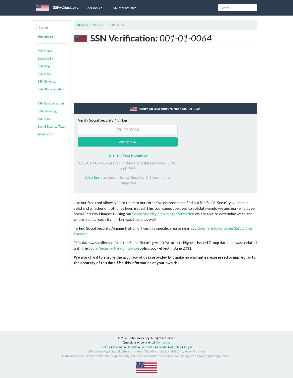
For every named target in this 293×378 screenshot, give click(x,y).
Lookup (118, 347)
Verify (97, 25)
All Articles (45, 134)
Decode (132, 347)
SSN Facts (44, 118)
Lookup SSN (46, 58)
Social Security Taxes (52, 126)
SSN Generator (48, 81)
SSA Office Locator (50, 89)
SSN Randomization (51, 103)
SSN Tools (93, 8)
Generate (147, 347)
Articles (175, 347)
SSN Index (44, 74)
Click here (93, 177)
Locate (162, 347)
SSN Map (44, 66)
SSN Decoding (47, 111)
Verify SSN (45, 50)
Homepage (45, 36)
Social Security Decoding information (163, 214)
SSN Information (123, 8)
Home (84, 25)
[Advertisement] (52, 204)
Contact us (163, 342)
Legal (188, 347)
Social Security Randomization (113, 248)
